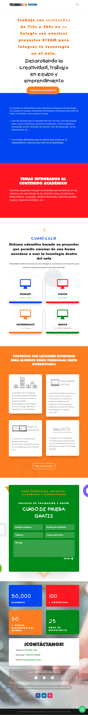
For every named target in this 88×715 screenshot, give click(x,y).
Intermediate (25, 324)
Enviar (67, 558)
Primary (25, 294)
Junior (62, 294)
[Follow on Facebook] (38, 695)
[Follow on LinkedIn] (44, 695)
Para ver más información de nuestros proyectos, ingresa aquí (44, 687)
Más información (44, 466)
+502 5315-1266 (30, 650)
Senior (62, 324)
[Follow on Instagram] (49, 695)
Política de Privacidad (15, 703)
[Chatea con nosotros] (82, 709)
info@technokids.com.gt (31, 660)
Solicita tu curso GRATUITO (43, 90)
